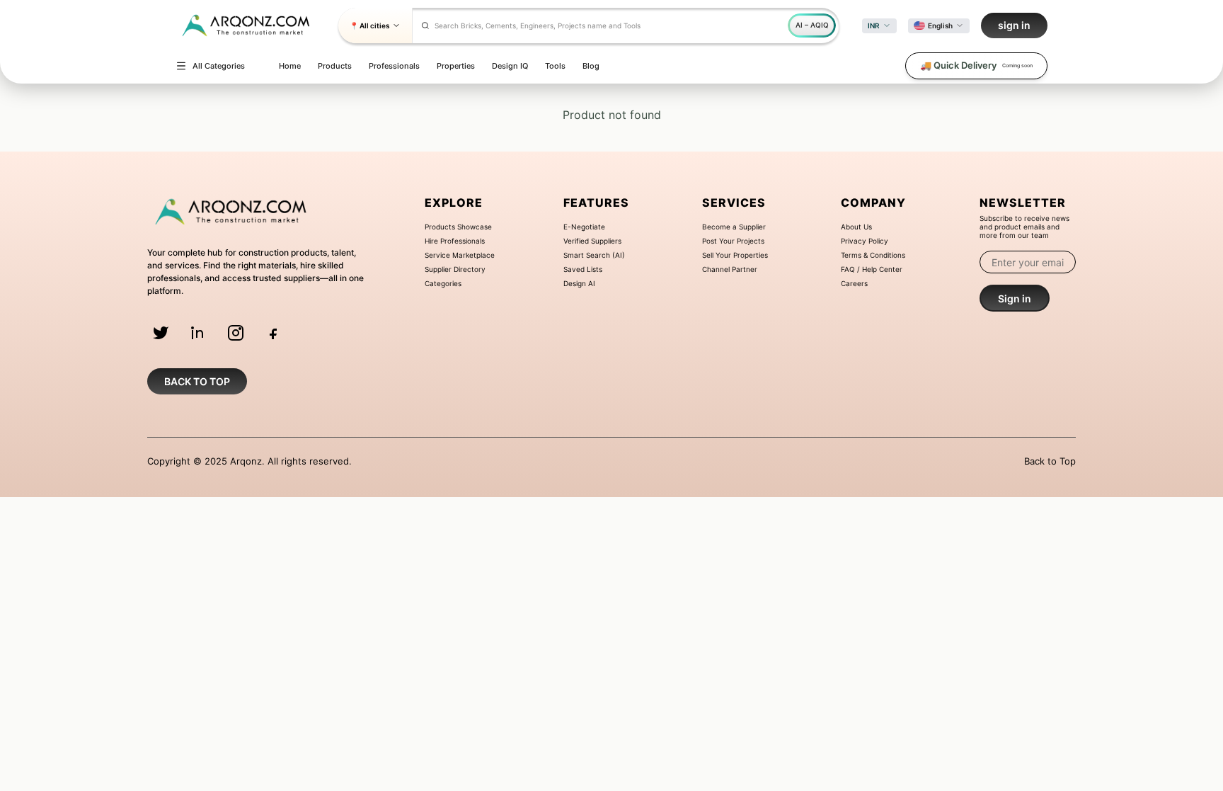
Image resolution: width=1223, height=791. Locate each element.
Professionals (394, 66)
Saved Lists (582, 269)
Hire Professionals (455, 241)
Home (290, 66)
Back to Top (1050, 461)
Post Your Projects (733, 241)
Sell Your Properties (735, 255)
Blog (590, 66)
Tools (555, 66)
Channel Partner (729, 269)
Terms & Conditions (873, 255)
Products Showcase (458, 226)
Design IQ (510, 66)
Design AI (579, 283)
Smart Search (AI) (594, 255)
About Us (856, 226)
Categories (443, 283)
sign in (1014, 25)
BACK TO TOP (197, 381)
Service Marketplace (460, 255)
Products (335, 66)
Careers (854, 283)
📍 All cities (369, 25)
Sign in (1014, 298)
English (940, 25)
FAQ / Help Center (871, 269)
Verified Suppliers (592, 241)
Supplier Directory (455, 269)
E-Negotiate (584, 226)
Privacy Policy (864, 241)
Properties (456, 66)
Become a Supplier (734, 226)
